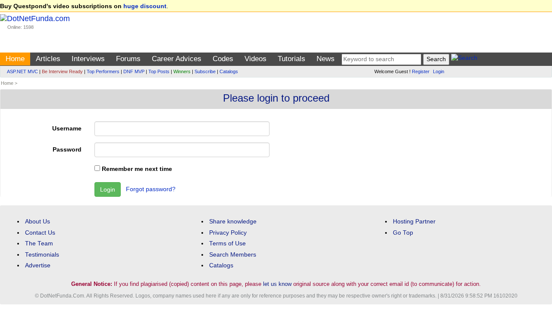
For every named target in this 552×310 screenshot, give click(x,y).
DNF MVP (133, 71)
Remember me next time (136, 169)
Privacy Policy (228, 232)
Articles (48, 59)
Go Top (403, 232)
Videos (256, 59)
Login (438, 71)
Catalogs (229, 71)
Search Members (232, 254)
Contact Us (40, 232)
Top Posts (158, 71)
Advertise (37, 265)
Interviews (88, 59)
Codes (223, 59)
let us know (277, 284)
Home (15, 59)
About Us (37, 221)
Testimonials (42, 254)
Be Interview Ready (62, 71)
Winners (182, 71)
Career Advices (176, 59)
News (326, 59)
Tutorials (291, 59)
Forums (128, 59)
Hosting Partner (414, 221)
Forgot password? (151, 189)
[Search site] (464, 59)
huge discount (144, 6)
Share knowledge (233, 221)
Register (421, 71)
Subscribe (205, 71)
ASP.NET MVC (22, 71)
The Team (39, 243)
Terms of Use (227, 243)
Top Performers (103, 71)
